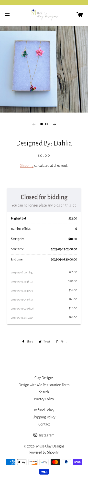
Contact (44, 424)
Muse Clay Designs (50, 446)
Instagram (46, 435)
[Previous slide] (33, 124)
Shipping (26, 165)
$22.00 (72, 218)
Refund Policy (44, 410)
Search (44, 392)
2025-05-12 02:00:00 (64, 249)
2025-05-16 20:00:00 (64, 259)
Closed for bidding (44, 197)
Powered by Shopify (44, 452)
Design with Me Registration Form (44, 385)
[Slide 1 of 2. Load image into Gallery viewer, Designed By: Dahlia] (41, 124)
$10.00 (72, 239)
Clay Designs (44, 378)
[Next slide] (54, 124)
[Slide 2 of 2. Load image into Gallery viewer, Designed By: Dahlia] (46, 124)
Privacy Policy (44, 399)
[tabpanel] (44, 68)
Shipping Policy (44, 417)
